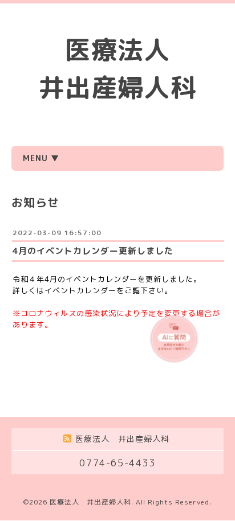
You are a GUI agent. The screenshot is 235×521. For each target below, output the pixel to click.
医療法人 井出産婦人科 (90, 502)
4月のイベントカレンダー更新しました (92, 251)
